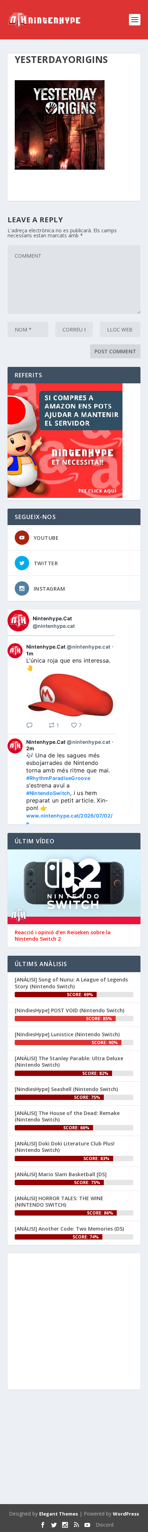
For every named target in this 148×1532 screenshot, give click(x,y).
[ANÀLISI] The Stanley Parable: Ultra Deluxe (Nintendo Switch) (69, 1061)
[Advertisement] (74, 1448)
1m (30, 653)
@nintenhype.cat (54, 626)
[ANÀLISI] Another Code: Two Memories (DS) (69, 1228)
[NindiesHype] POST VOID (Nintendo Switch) (69, 1010)
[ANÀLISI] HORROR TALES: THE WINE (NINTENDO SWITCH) (59, 1201)
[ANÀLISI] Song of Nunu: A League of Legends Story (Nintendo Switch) (71, 982)
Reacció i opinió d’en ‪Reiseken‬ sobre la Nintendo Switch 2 (63, 935)
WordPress (126, 1514)
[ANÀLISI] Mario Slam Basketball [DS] (61, 1174)
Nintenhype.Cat (52, 618)
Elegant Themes (58, 1514)
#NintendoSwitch (48, 793)
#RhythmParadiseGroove (58, 778)
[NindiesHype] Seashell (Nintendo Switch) (66, 1089)
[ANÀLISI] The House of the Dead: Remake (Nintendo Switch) (67, 1116)
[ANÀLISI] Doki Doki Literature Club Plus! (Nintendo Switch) (65, 1146)
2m (30, 748)
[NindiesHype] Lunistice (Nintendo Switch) (67, 1034)
